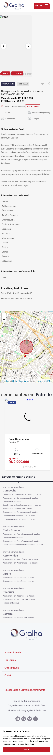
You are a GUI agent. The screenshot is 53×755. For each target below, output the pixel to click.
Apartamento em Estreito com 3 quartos (19, 618)
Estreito (8, 614)
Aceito (26, 750)
